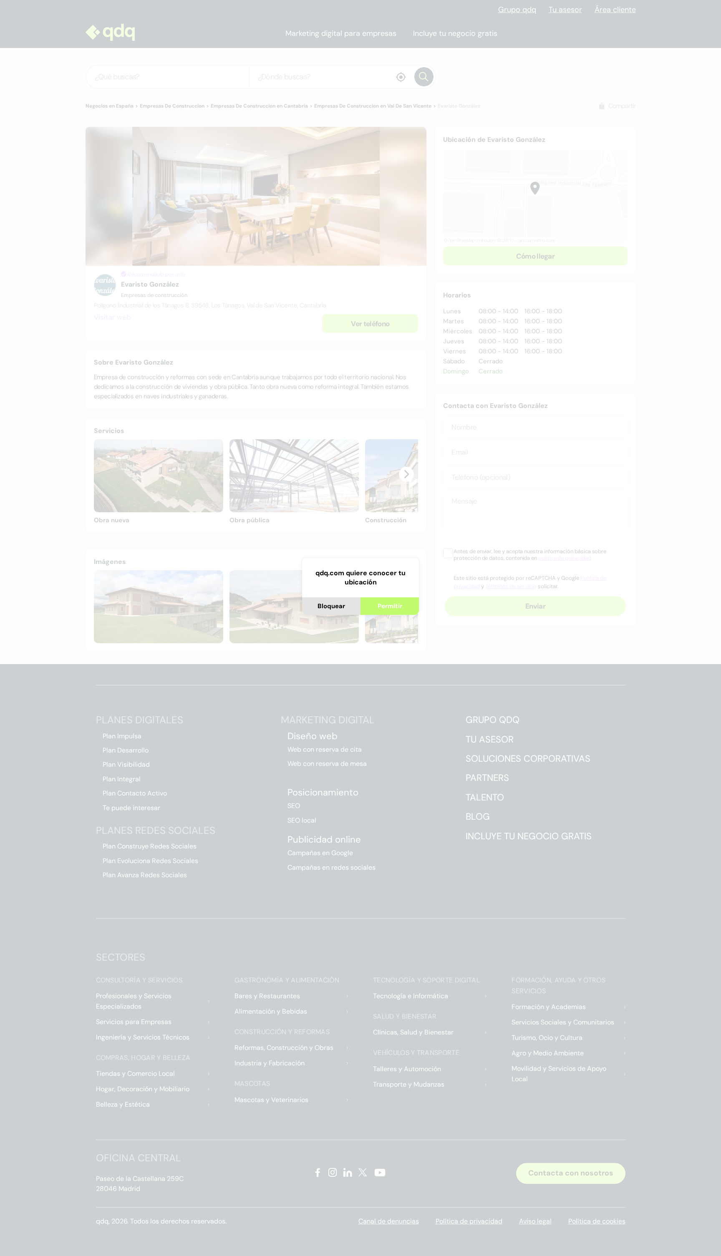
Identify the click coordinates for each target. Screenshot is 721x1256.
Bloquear (331, 606)
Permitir (390, 606)
